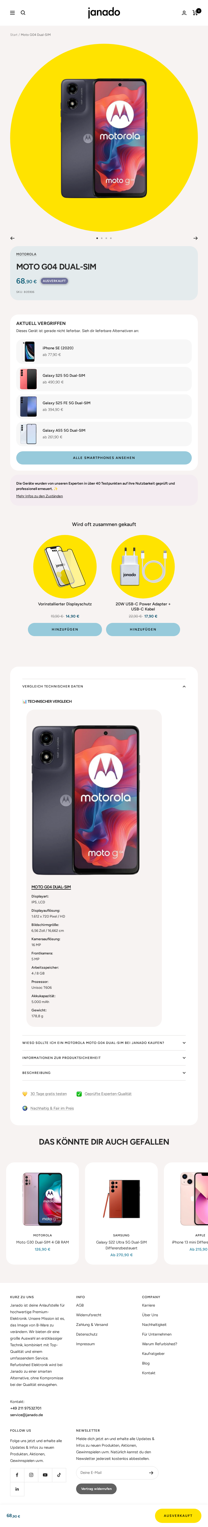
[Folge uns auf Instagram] (31, 1475)
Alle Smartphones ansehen (104, 458)
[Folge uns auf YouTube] (45, 1475)
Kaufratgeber (153, 1353)
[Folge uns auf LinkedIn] (17, 1489)
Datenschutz (86, 1334)
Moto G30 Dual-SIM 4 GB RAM (42, 1242)
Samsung (121, 1235)
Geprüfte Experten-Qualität (108, 1093)
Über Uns (150, 1315)
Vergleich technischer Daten (52, 686)
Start (14, 35)
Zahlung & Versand (92, 1324)
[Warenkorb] (195, 12)
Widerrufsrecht (88, 1315)
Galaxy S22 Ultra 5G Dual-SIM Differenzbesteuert (121, 1245)
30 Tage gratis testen (48, 1093)
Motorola (26, 254)
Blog (146, 1363)
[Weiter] (196, 238)
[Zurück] (12, 238)
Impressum (85, 1344)
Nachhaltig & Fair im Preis (52, 1108)
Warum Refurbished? (159, 1344)
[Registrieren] (151, 1473)
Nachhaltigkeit (154, 1324)
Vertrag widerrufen (96, 1489)
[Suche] (23, 12)
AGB (80, 1305)
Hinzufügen (65, 629)
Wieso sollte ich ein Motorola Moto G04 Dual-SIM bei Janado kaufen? (93, 1043)
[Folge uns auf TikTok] (59, 1475)
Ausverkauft (178, 1516)
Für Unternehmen (156, 1334)
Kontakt (148, 1373)
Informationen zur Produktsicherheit (61, 1058)
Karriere (148, 1305)
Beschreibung (36, 1073)
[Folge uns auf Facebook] (17, 1475)
